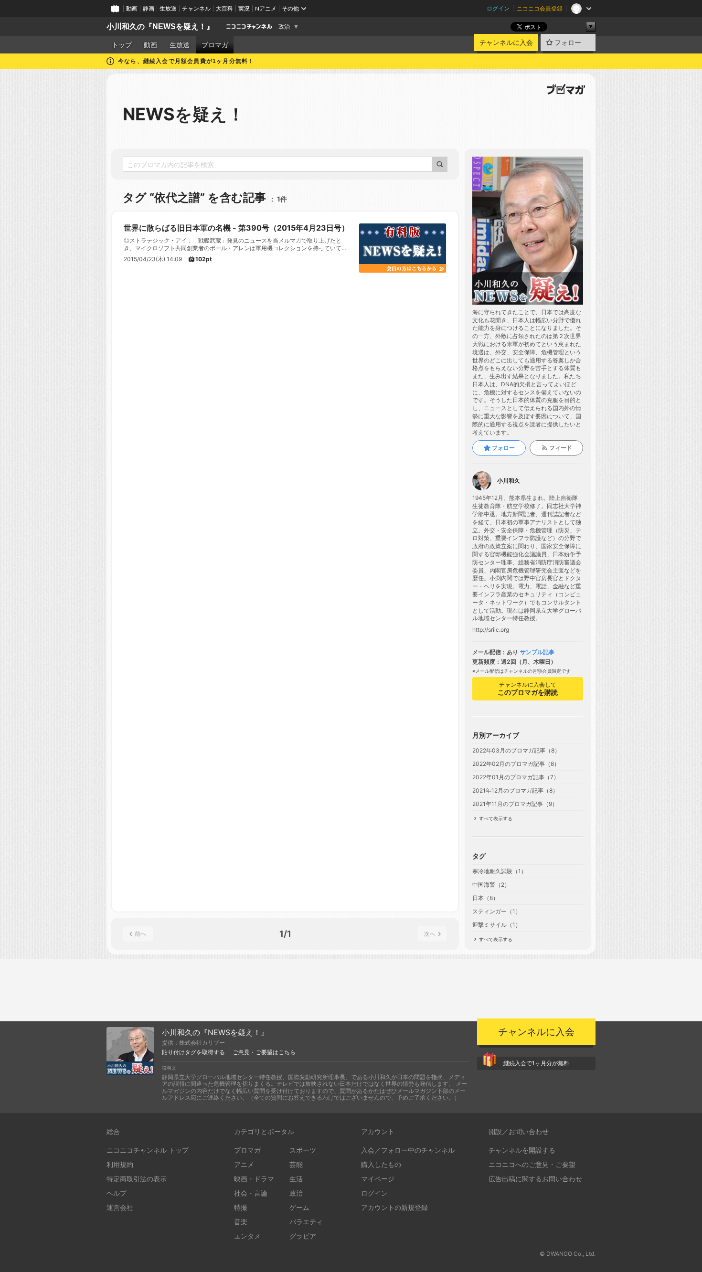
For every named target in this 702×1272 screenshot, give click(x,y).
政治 (284, 26)
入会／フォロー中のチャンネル (408, 1150)
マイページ (377, 1179)
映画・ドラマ (254, 1179)
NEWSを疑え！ (184, 114)
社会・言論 (250, 1193)
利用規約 (119, 1164)
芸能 (296, 1164)
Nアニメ (266, 8)
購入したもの (381, 1164)
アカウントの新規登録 (394, 1207)
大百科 (224, 8)
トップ (122, 45)
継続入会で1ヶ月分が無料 (536, 1063)
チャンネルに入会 (506, 42)
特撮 (240, 1207)
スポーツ (302, 1150)
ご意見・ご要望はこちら (264, 1052)
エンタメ (247, 1236)
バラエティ (306, 1222)
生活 (296, 1179)
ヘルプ (116, 1193)
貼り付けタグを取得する (193, 1052)
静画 (148, 8)
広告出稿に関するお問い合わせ (535, 1179)
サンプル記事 (537, 652)
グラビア (302, 1236)
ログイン (498, 8)
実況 (244, 8)
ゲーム (299, 1207)
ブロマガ (215, 45)
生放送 (168, 8)
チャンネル (196, 8)
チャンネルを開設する (522, 1150)
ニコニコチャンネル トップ (147, 1150)
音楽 (240, 1222)
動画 (132, 8)
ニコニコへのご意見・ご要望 (532, 1164)
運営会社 (119, 1207)
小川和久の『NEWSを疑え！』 (160, 26)
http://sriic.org (490, 629)
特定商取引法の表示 (136, 1179)
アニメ (244, 1164)
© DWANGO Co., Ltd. (568, 1253)
